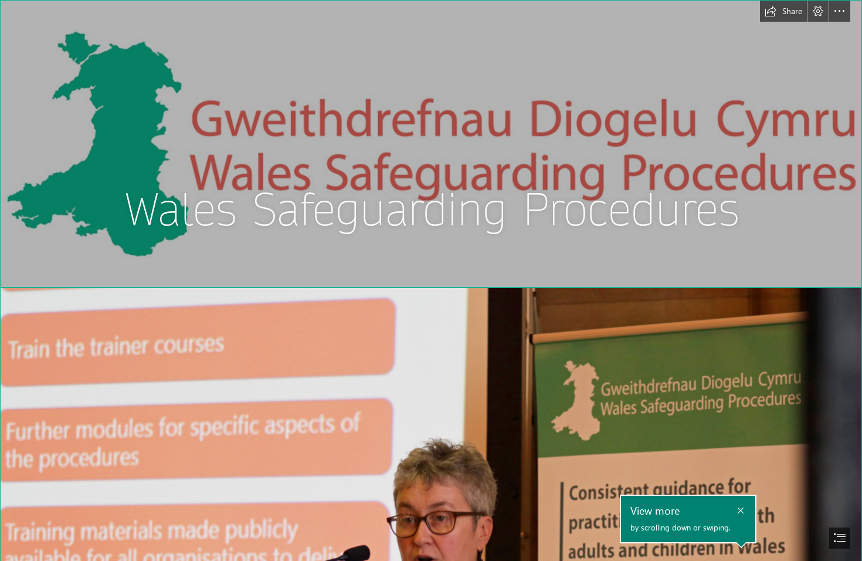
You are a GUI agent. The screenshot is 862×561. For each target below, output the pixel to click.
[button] (783, 11)
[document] (431, 280)
